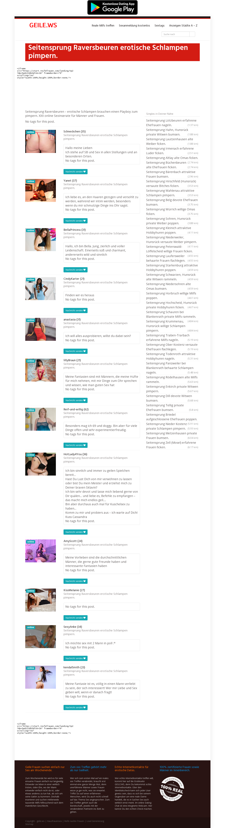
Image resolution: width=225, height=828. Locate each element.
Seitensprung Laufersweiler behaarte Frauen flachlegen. (172, 258)
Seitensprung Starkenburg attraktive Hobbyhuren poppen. (172, 267)
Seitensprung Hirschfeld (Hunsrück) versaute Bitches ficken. (172, 183)
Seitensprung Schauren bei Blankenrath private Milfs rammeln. (172, 314)
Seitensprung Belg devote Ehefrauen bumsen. (172, 202)
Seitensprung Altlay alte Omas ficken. (172, 158)
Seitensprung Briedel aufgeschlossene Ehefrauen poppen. (172, 417)
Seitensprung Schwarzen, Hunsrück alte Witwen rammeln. (172, 277)
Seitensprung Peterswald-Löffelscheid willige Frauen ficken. (172, 249)
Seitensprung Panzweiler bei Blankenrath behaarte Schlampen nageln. (172, 367)
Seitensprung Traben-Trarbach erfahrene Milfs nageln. (172, 337)
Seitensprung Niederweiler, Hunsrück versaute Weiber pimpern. (172, 239)
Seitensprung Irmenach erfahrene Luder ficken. (172, 150)
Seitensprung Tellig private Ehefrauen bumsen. (172, 407)
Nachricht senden (74, 171)
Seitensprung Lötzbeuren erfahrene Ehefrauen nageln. (172, 122)
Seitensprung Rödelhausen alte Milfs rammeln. (172, 379)
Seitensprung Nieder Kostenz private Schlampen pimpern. (172, 426)
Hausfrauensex (54, 821)
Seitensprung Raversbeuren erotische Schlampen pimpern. (96, 137)
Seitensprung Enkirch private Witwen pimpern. (172, 388)
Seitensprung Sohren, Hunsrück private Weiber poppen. (172, 220)
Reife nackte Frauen (74, 821)
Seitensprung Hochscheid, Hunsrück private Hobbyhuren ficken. (172, 305)
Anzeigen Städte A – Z (183, 25)
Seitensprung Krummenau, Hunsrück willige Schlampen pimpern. (172, 326)
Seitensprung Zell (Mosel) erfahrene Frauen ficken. (172, 444)
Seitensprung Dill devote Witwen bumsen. (172, 398)
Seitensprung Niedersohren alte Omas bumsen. (172, 286)
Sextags (160, 25)
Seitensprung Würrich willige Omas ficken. (172, 211)
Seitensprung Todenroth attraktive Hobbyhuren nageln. (172, 356)
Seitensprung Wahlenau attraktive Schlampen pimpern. (172, 192)
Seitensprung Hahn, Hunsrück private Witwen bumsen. (172, 132)
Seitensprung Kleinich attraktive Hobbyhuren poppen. (172, 230)
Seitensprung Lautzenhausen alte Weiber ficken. (172, 141)
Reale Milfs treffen (103, 25)
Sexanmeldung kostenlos (134, 25)
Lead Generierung (95, 821)
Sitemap (29, 824)
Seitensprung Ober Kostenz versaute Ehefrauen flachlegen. (172, 346)
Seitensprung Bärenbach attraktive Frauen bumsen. (172, 174)
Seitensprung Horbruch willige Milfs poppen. (172, 295)
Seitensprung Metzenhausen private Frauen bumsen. (172, 435)
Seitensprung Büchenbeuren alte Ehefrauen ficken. (172, 164)
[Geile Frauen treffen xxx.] (43, 25)
